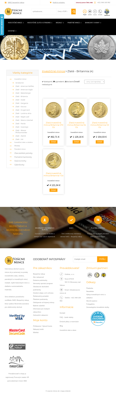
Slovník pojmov (91, 301)
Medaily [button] (59, 23)
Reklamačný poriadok (41, 296)
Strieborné (20, 83)
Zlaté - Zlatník (21, 136)
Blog (61, 326)
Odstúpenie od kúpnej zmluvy (43, 302)
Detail (53, 142)
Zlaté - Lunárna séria (23, 113)
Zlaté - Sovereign (22, 127)
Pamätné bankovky (23, 157)
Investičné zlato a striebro (23, 142)
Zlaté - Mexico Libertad (24, 120)
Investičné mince (20, 79)
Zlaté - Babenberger (23, 93)
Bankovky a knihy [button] (92, 23)
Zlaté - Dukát (20, 100)
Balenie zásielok (39, 306)
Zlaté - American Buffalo (25, 86)
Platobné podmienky (40, 299)
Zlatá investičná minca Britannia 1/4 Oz (76, 125)
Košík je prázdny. (59, 2)
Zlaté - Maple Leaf (22, 117)
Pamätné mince (20, 149)
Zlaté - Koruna (21, 106)
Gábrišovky (19, 164)
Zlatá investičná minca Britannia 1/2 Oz (99, 125)
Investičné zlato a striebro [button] (39, 23)
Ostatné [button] (11, 31)
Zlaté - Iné (19, 139)
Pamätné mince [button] (74, 23)
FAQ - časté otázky (66, 317)
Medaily (17, 146)
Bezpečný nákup (39, 274)
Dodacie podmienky (40, 280)
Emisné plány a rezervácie (69, 321)
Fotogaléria (90, 304)
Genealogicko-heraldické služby (97, 307)
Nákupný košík (38, 329)
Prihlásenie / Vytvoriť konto (42, 326)
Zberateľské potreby (23, 153)
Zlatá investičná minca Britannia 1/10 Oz (53, 125)
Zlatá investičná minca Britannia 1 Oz (53, 174)
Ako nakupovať (38, 277)
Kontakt (62, 313)
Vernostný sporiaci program (43, 283)
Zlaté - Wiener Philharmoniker (21, 131)
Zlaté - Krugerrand (23, 110)
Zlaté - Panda (20, 123)
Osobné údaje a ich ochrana (43, 293)
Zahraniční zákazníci (40, 315)
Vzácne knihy (20, 160)
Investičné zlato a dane (68, 330)
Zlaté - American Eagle (24, 90)
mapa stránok (65, 391)
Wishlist (36, 332)
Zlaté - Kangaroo (22, 103)
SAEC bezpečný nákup (16, 2)
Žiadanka (89, 288)
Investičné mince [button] (15, 23)
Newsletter (90, 291)
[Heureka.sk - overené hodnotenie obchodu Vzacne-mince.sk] (98, 318)
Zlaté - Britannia (22, 96)
